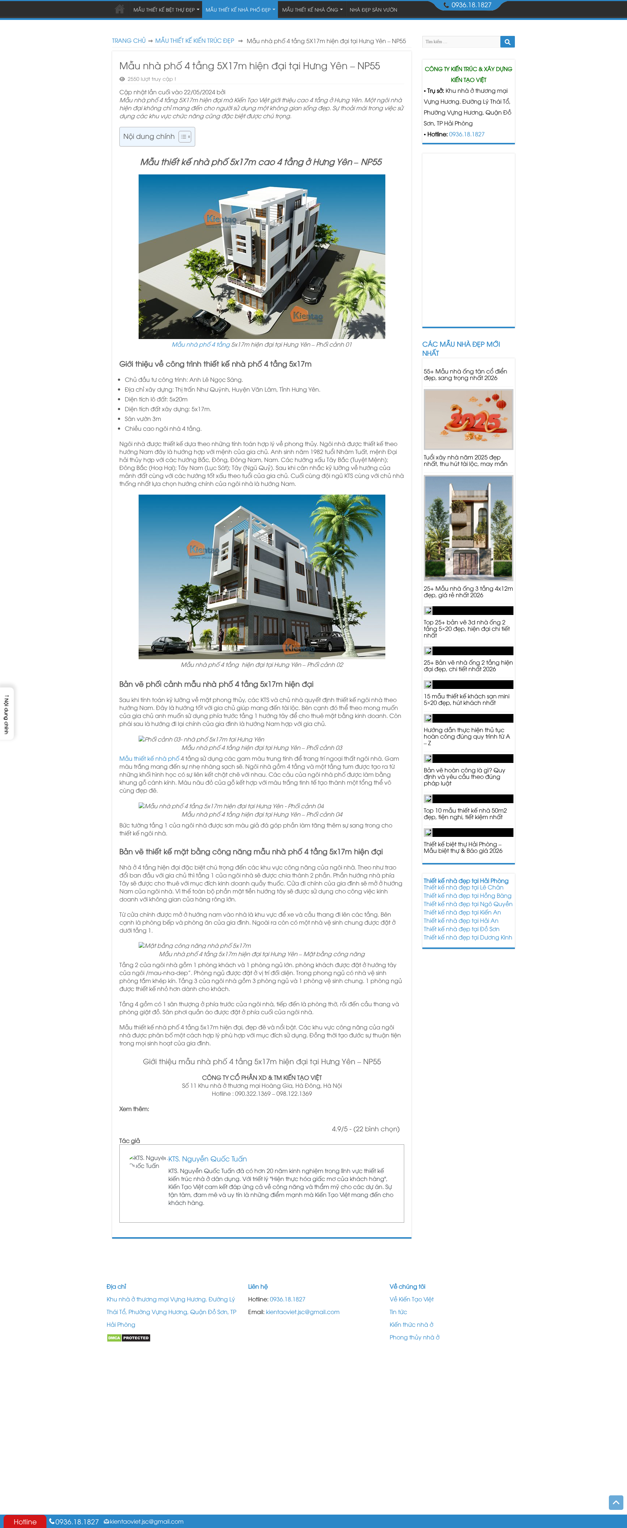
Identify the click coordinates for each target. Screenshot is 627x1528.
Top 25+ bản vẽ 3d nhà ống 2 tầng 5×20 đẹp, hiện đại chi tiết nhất (467, 628)
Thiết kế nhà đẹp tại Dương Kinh (468, 937)
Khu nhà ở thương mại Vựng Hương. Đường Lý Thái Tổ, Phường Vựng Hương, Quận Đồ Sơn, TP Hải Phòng (171, 1311)
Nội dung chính (149, 135)
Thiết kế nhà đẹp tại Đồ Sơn (462, 929)
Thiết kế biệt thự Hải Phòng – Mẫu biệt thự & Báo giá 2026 (463, 847)
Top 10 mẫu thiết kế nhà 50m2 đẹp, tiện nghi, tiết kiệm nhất (465, 813)
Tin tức (398, 1312)
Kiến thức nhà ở (411, 1324)
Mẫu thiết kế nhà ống (310, 9)
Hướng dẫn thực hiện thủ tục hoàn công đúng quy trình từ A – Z (467, 736)
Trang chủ (129, 40)
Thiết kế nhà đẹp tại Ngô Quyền (468, 904)
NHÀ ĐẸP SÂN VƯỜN (373, 9)
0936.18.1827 (467, 134)
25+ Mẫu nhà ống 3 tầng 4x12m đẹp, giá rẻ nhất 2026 (468, 591)
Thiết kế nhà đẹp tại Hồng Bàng (468, 895)
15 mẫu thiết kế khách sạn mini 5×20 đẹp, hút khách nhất (466, 699)
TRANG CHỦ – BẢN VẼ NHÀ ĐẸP (119, 8)
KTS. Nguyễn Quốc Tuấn (207, 1158)
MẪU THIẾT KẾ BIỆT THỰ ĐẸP (164, 9)
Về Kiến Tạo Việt (412, 1299)
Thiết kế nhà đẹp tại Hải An (461, 920)
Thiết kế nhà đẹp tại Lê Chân (464, 887)
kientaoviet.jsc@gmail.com (303, 1312)
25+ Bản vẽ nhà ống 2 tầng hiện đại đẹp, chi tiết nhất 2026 (468, 665)
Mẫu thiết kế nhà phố (149, 758)
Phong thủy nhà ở (414, 1337)
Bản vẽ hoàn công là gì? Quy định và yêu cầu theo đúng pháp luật (464, 776)
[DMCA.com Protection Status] (129, 1337)
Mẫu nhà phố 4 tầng (201, 344)
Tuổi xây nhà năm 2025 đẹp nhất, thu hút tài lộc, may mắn (466, 460)
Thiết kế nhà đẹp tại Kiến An (462, 912)
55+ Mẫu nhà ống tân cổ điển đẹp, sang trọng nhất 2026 (465, 374)
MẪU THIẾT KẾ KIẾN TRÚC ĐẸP (194, 40)
